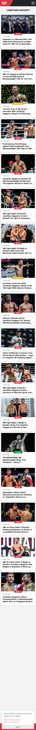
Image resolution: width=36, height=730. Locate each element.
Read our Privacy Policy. (11, 722)
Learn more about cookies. (12, 720)
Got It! (18, 727)
